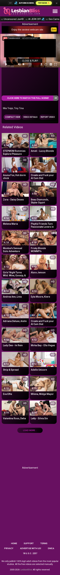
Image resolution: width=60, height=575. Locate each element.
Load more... (30, 430)
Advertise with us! (30, 548)
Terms (43, 543)
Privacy (8, 548)
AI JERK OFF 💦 (35, 19)
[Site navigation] (55, 11)
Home (14, 543)
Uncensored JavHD (12, 19)
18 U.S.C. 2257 (30, 553)
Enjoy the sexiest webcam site (27, 29)
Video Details (30, 117)
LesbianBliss (26, 570)
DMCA (51, 548)
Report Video (48, 117)
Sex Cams (52, 19)
